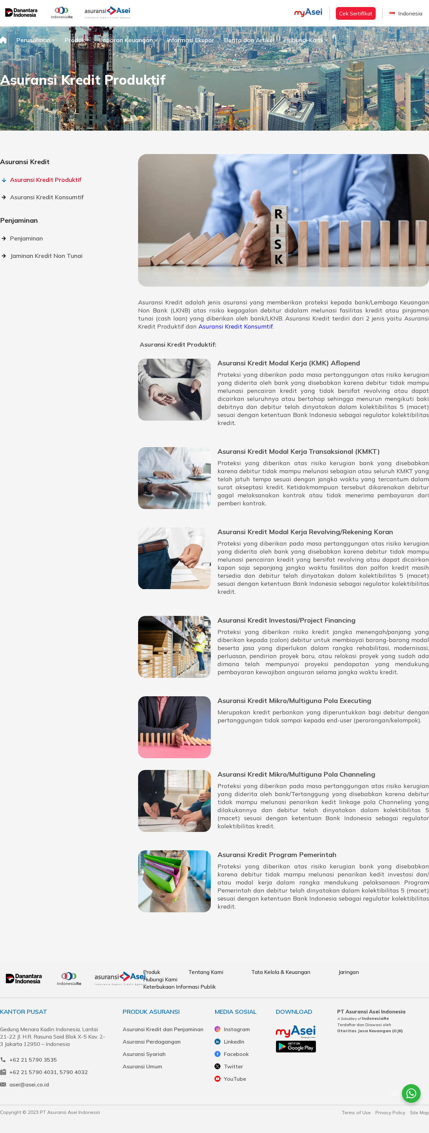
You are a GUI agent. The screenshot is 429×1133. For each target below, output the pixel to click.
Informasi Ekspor (190, 40)
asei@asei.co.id (29, 1084)
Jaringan (349, 972)
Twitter (233, 1066)
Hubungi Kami (303, 40)
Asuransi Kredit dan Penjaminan (163, 1029)
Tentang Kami (205, 972)
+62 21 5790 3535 (33, 1059)
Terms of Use (356, 1113)
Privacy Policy (390, 1113)
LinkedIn (234, 1041)
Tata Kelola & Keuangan (280, 972)
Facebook (236, 1054)
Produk (75, 40)
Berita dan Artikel (249, 40)
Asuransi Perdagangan (152, 1041)
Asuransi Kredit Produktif (45, 180)
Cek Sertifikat (355, 13)
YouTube (235, 1078)
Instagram (237, 1029)
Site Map (419, 1113)
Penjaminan (26, 238)
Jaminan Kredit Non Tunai (46, 256)
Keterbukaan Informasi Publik (179, 986)
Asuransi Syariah (144, 1054)
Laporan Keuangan (126, 40)
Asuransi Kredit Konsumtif (46, 197)
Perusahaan (33, 40)
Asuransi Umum (142, 1066)
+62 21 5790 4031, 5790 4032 (48, 1072)
